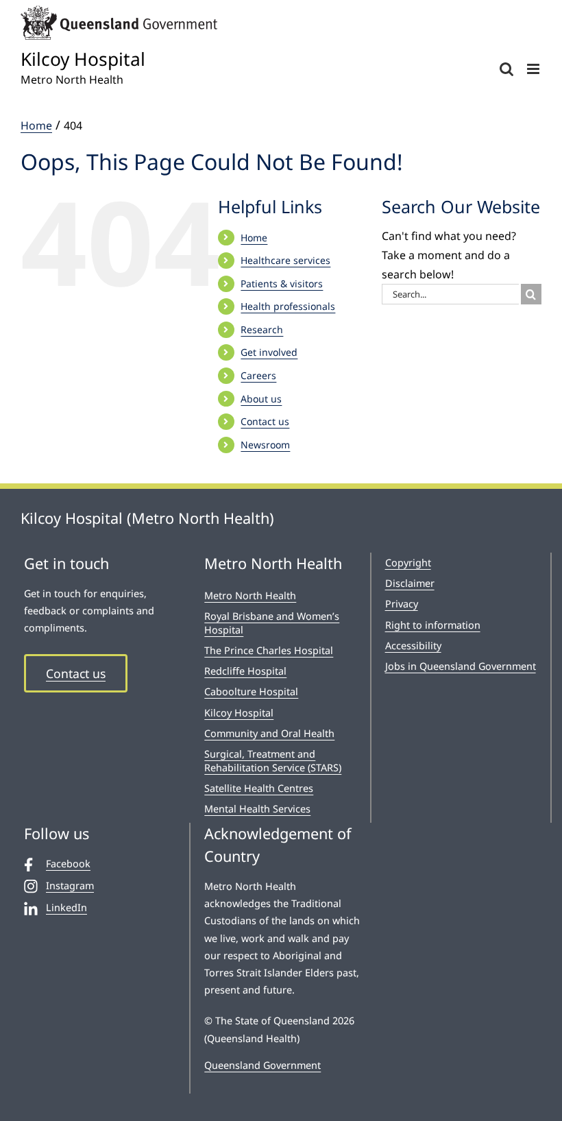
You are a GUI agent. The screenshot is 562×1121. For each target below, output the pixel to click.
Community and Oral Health (269, 733)
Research (262, 329)
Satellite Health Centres (258, 788)
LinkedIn (66, 907)
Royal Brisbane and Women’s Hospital (271, 623)
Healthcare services (285, 260)
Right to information (432, 624)
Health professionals (288, 306)
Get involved (269, 352)
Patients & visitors (282, 283)
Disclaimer (410, 583)
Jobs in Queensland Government (460, 666)
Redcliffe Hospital (245, 670)
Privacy (401, 603)
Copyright (408, 562)
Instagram (70, 885)
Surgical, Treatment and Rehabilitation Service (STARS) (272, 760)
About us (261, 398)
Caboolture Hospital (251, 691)
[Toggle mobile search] (506, 69)
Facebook (68, 863)
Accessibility (413, 645)
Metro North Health (250, 595)
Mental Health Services (257, 808)
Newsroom (265, 444)
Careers (258, 375)
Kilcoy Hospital (238, 712)
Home (254, 237)
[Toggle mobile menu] (534, 69)
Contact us (265, 421)
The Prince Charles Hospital (268, 650)
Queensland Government (262, 1065)
